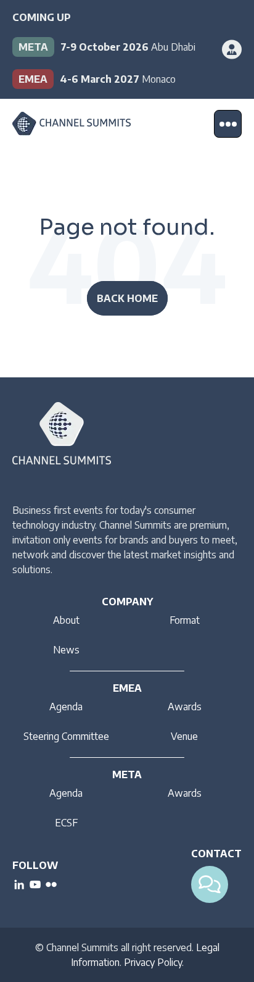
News (66, 650)
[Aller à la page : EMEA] (114, 79)
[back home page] (71, 124)
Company (127, 601)
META (127, 774)
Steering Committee (66, 736)
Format (185, 620)
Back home (127, 298)
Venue (184, 736)
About (66, 620)
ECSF (66, 822)
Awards (185, 706)
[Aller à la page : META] (114, 47)
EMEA (127, 688)
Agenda (66, 706)
